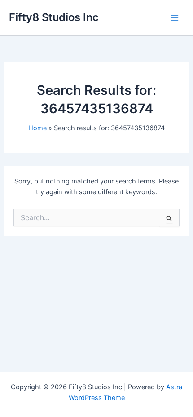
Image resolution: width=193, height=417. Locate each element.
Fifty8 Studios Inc (54, 17)
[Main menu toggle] (174, 18)
